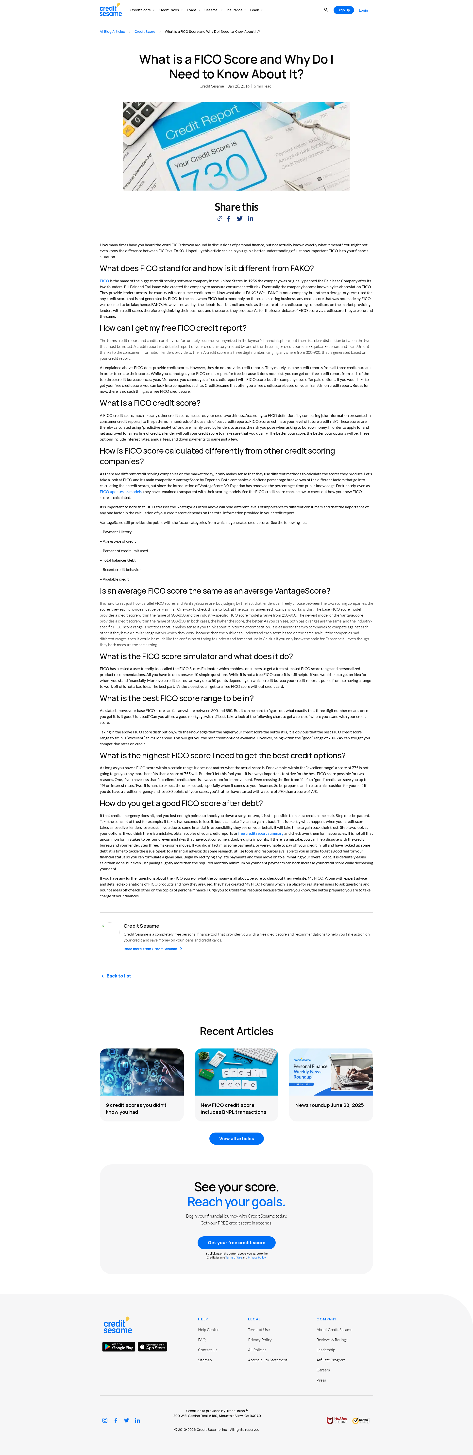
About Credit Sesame (334, 1329)
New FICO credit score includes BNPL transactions (233, 1108)
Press (321, 1380)
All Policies (257, 1349)
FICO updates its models (121, 491)
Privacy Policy (257, 1257)
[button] (228, 218)
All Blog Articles (112, 31)
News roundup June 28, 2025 (329, 1105)
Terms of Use (233, 1257)
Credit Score (145, 31)
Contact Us (207, 1349)
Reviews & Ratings (332, 1339)
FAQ (202, 1339)
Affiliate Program (331, 1359)
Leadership (326, 1349)
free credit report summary (261, 833)
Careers (323, 1369)
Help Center (208, 1329)
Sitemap (205, 1359)
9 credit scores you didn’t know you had (136, 1108)
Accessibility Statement (267, 1359)
